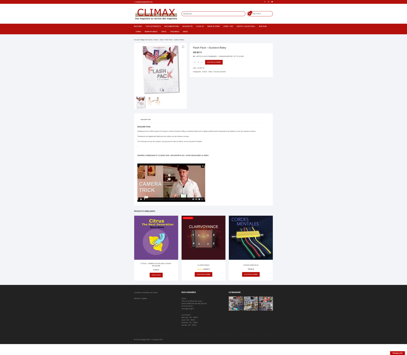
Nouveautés (187, 26)
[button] (183, 46)
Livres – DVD (228, 26)
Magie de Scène (213, 26)
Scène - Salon (159, 40)
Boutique (138, 26)
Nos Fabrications (171, 26)
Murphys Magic (151, 31)
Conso (138, 31)
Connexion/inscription (143, 2)
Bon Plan (263, 26)
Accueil (136, 40)
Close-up (200, 26)
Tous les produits (153, 26)
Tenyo (163, 31)
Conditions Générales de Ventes (146, 292)
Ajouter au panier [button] (203, 274)
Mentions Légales (140, 298)
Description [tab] (146, 119)
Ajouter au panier (214, 62)
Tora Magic (174, 31)
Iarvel (185, 31)
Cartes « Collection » (246, 26)
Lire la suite (156, 275)
